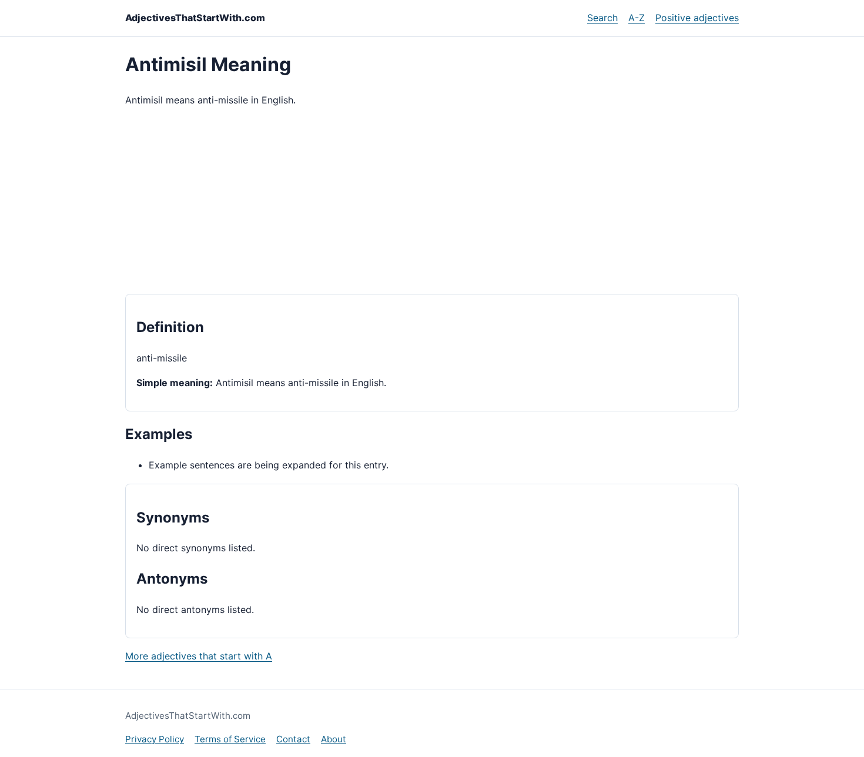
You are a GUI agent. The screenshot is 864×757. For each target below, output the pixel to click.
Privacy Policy (154, 739)
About (333, 739)
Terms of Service (230, 739)
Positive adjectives (697, 18)
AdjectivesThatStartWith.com (195, 18)
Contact (293, 739)
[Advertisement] (432, 201)
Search (602, 18)
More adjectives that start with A (198, 656)
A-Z (636, 18)
